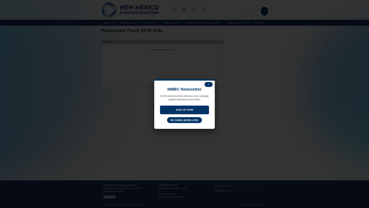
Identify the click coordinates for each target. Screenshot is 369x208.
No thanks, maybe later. (184, 120)
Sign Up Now (184, 110)
